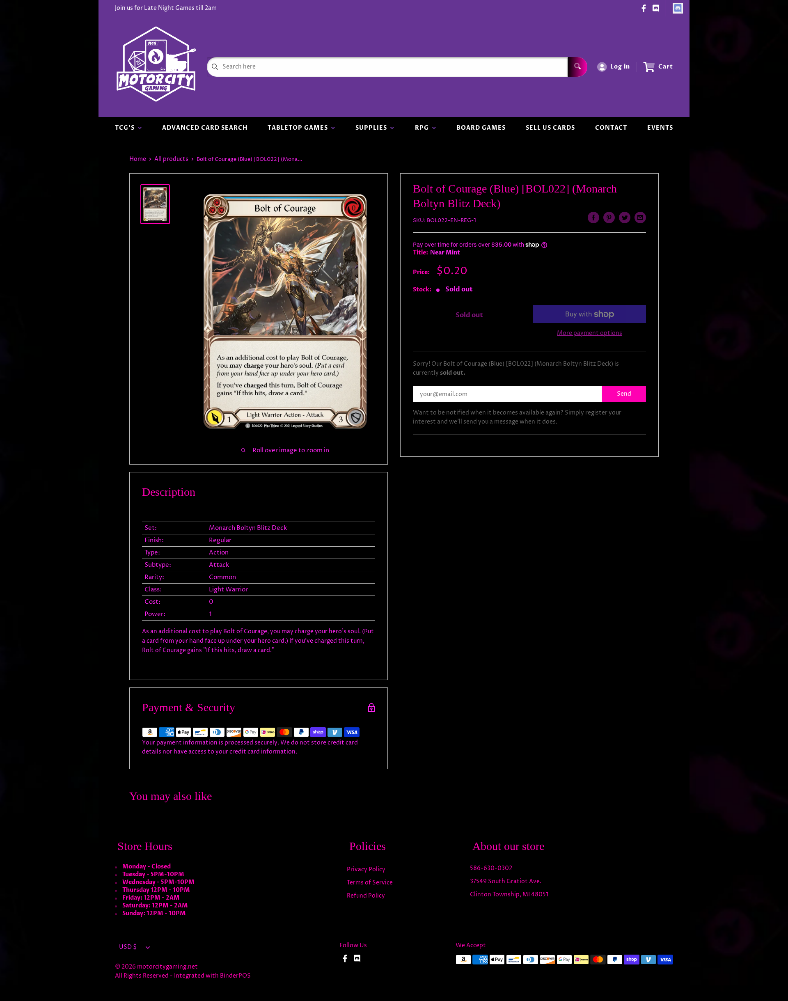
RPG (423, 128)
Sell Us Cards (550, 128)
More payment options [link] (589, 333)
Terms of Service (370, 882)
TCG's (126, 128)
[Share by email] (640, 217)
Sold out (469, 315)
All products (171, 159)
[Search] (577, 67)
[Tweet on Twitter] (624, 217)
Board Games (481, 128)
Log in (620, 67)
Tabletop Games (299, 128)
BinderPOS (235, 976)
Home (137, 159)
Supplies (372, 128)
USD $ (128, 947)
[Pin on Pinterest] (609, 217)
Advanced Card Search (204, 128)
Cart (665, 67)
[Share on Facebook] (593, 217)
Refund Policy (366, 896)
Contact (611, 128)
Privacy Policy (366, 869)
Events (660, 128)
